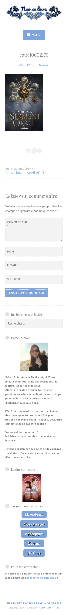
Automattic (50, 607)
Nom (11, 251)
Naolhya (44, 65)
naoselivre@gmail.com (40, 577)
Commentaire (17, 224)
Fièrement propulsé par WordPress (34, 603)
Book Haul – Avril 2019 (24, 171)
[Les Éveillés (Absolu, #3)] (31, 501)
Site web (13, 279)
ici (25, 457)
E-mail (13, 265)
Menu (36, 34)
